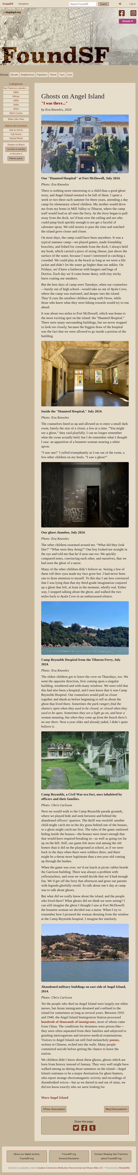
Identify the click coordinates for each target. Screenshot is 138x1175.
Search (103, 4)
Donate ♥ (127, 21)
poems (114, 1040)
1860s (16, 92)
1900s (16, 100)
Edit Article (16, 134)
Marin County (16, 113)
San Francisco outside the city (16, 88)
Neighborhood (27, 74)
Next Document (116, 1109)
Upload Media (16, 138)
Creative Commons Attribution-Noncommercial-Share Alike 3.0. (70, 1167)
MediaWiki (124, 1167)
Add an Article (16, 130)
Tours (62, 74)
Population (42, 74)
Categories (15, 84)
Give (69, 74)
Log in (132, 4)
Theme (53, 74)
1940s (16, 104)
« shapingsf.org (12, 12)
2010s (16, 109)
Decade (14, 74)
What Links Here (16, 119)
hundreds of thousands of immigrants (68, 1022)
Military (16, 96)
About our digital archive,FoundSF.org (27, 1156)
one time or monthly (16, 149)
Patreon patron (16, 158)
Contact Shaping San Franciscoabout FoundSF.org (111, 1156)
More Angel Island (54, 1098)
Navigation (24, 4)
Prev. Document (54, 1109)
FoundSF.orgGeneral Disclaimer (69, 1156)
